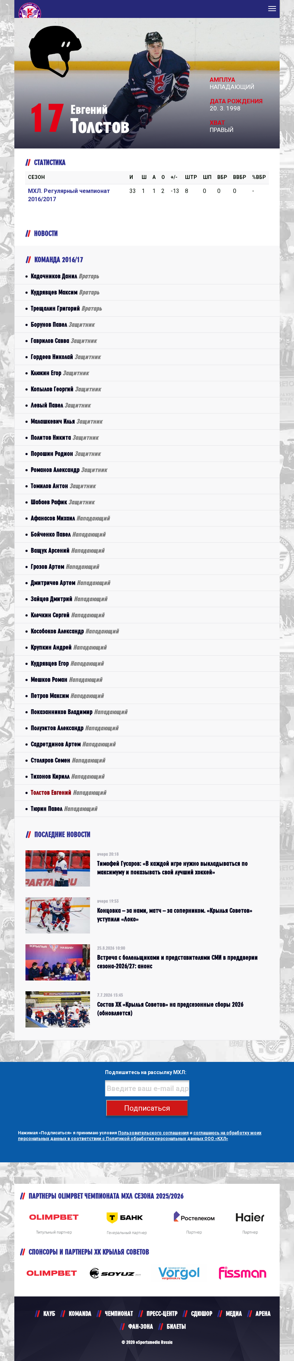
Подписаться (147, 1108)
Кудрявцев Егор (67, 663)
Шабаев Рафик (62, 501)
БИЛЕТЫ (176, 1326)
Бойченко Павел (68, 534)
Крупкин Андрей (68, 647)
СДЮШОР (201, 1313)
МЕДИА (234, 1313)
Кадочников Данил (65, 276)
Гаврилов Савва (63, 340)
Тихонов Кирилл (67, 776)
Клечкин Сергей (67, 614)
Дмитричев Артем (70, 582)
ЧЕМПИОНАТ (119, 1313)
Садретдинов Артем (73, 744)
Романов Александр (69, 469)
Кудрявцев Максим (65, 292)
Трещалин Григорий (66, 308)
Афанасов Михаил (70, 518)
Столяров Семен (68, 760)
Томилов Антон (63, 485)
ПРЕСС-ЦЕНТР (162, 1313)
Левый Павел (60, 405)
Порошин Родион (65, 453)
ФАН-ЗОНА (140, 1326)
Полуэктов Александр (74, 727)
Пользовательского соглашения (153, 1132)
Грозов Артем (65, 566)
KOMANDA (80, 1313)
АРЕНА (263, 1313)
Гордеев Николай (65, 356)
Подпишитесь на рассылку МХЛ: (145, 1072)
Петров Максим (67, 695)
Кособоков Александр (75, 631)
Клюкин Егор (60, 372)
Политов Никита (64, 437)
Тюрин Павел (64, 808)
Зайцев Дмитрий (69, 598)
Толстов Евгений (68, 792)
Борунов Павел (62, 324)
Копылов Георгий (66, 389)
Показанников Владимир (79, 711)
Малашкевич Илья (66, 421)
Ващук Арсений (67, 550)
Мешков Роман (66, 679)
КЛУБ (49, 1313)
